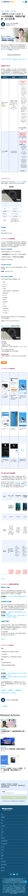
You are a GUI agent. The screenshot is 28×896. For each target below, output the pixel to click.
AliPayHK (13, 692)
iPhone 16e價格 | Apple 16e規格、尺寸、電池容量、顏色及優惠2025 (13, 769)
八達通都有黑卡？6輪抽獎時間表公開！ (13, 731)
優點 (23, 59)
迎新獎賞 (9, 59)
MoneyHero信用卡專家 (12, 23)
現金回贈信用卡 (18, 690)
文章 (2, 11)
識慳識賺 (7, 11)
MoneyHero (5, 49)
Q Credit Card (18, 181)
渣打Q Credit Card (5, 692)
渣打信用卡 (4, 690)
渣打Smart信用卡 (17, 482)
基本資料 (3, 59)
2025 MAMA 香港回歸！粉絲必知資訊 (13, 749)
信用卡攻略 (13, 11)
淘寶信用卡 (11, 690)
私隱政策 (15, 893)
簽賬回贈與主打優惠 (16, 59)
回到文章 (5, 706)
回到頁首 (3, 578)
